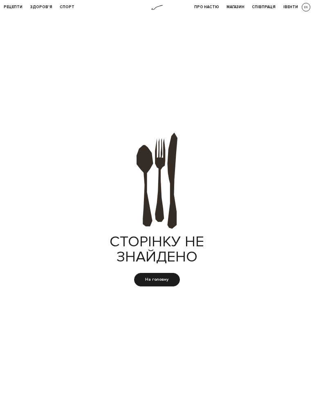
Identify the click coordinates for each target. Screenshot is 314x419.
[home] (157, 7)
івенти (290, 7)
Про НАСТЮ (206, 7)
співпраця (264, 7)
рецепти (13, 7)
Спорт (67, 7)
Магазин (235, 7)
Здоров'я (41, 7)
